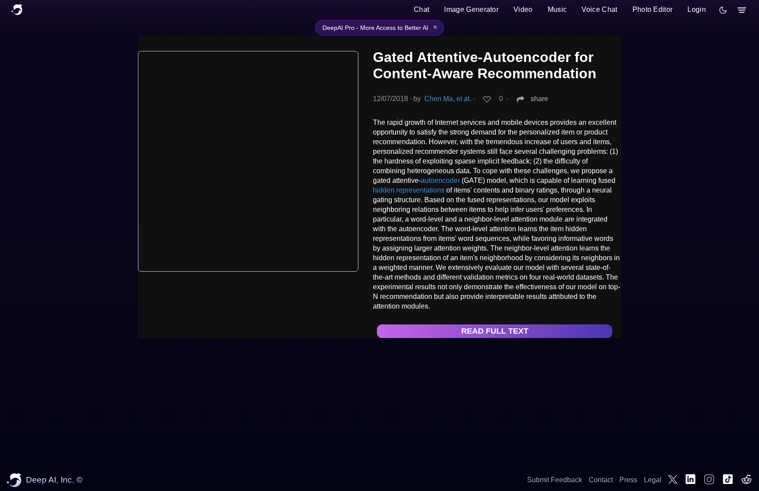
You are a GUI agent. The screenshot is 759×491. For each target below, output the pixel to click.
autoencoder (440, 180)
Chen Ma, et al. (447, 98)
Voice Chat (599, 9)
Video (523, 9)
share (539, 98)
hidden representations (409, 190)
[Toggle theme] (723, 10)
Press (628, 480)
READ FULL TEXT (494, 331)
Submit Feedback (554, 480)
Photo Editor (652, 9)
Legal (652, 480)
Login (696, 9)
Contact (601, 480)
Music (557, 9)
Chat (421, 9)
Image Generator (471, 9)
